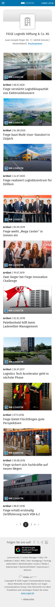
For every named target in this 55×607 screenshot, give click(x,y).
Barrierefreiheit (27, 567)
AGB (17, 560)
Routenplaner (35, 43)
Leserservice (13, 557)
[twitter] (37, 542)
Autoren (27, 570)
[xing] (42, 542)
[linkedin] (46, 542)
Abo (41, 557)
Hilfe (23, 560)
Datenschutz (12, 567)
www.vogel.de (27, 593)
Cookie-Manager (30, 557)
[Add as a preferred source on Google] (27, 550)
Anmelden (47, 3)
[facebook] (33, 542)
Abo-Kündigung (34, 560)
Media (45, 564)
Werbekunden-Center (29, 564)
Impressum (42, 567)
